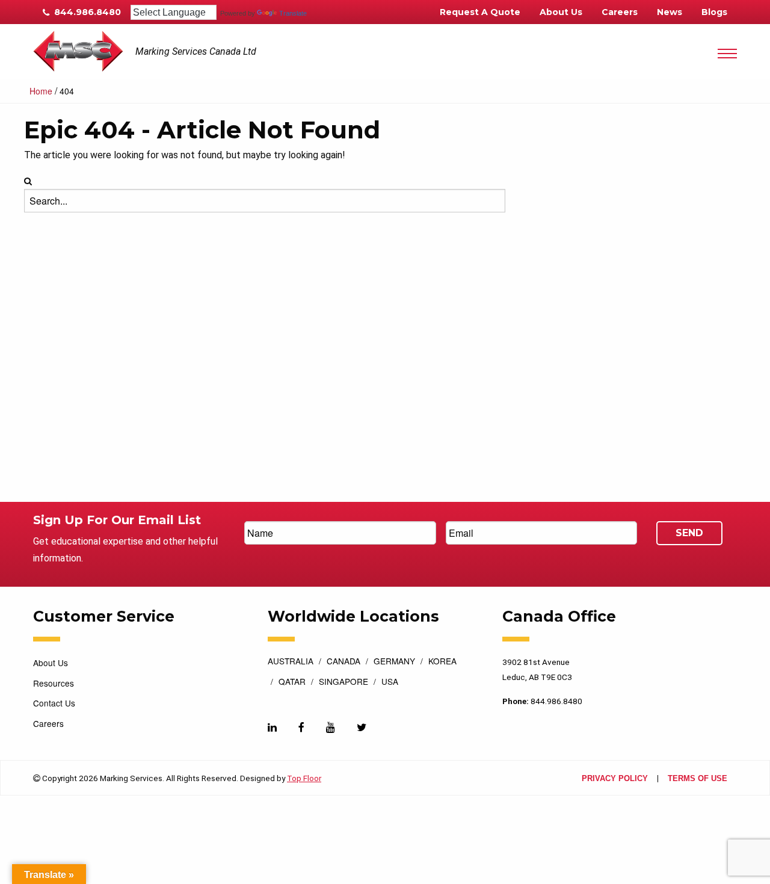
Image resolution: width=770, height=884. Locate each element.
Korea (442, 662)
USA (389, 682)
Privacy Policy (615, 779)
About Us (561, 12)
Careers (620, 12)
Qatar (292, 682)
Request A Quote (480, 12)
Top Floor (304, 778)
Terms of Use (697, 779)
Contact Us (54, 703)
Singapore (343, 682)
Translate (293, 13)
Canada (343, 662)
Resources (53, 683)
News (669, 12)
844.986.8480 (86, 12)
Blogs (714, 12)
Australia (290, 662)
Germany (394, 662)
